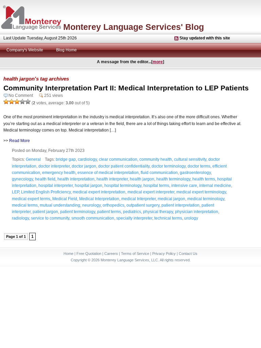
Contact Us (188, 253)
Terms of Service (135, 253)
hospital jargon (88, 185)
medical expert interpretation (99, 192)
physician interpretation (196, 211)
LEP (15, 192)
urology (191, 218)
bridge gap (66, 159)
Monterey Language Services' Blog (133, 27)
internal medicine (215, 185)
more (158, 61)
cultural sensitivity (190, 159)
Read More (19, 140)
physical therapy (158, 211)
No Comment (20, 95)
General (33, 159)
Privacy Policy (164, 253)
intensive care (184, 185)
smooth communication (92, 218)
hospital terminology (122, 185)
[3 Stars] (17, 101)
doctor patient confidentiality (124, 166)
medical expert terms (31, 198)
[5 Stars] (28, 101)
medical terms (25, 205)
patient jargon (45, 211)
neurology (91, 205)
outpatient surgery (142, 205)
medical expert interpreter (150, 192)
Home (68, 253)
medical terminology (205, 198)
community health (155, 159)
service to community (50, 218)
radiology (20, 218)
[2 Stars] (11, 101)
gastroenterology (195, 172)
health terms (203, 179)
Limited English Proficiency (46, 192)
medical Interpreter (138, 198)
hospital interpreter (55, 185)
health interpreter (112, 179)
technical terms (168, 218)
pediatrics (132, 211)
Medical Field (64, 198)
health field (45, 179)
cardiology (87, 159)
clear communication (118, 159)
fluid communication (159, 172)
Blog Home (66, 50)
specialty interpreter (134, 218)
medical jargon (171, 198)
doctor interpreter (54, 166)
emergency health (58, 172)
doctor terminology (169, 166)
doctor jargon (84, 166)
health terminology (173, 179)
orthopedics (113, 205)
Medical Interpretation (99, 198)
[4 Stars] (22, 101)
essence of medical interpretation (108, 172)
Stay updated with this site (204, 38)
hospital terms (156, 185)
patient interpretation (180, 205)
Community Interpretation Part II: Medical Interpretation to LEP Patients (126, 88)
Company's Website (24, 50)
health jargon (142, 179)
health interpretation (75, 179)
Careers (111, 253)
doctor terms (199, 166)
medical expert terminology (201, 192)
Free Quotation (88, 253)
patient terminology (77, 211)
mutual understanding (60, 205)
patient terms (109, 211)
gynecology (22, 179)
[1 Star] (6, 101)
